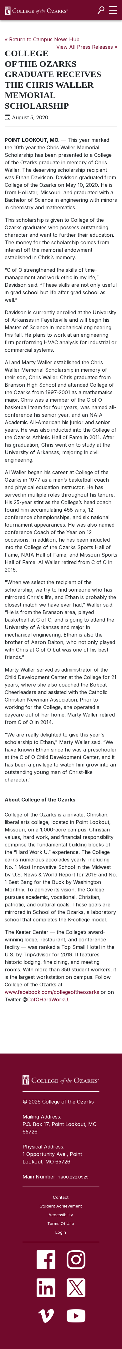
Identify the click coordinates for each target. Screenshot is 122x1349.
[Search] (101, 10)
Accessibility (60, 1214)
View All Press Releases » (86, 47)
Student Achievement (61, 1205)
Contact (61, 1197)
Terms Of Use (60, 1223)
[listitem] (46, 1259)
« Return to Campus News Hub (42, 39)
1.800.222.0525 (73, 1176)
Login (60, 1232)
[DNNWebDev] (36, 10)
